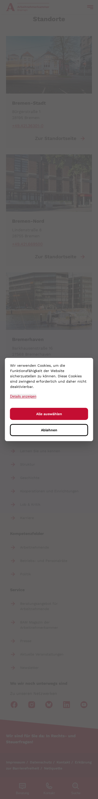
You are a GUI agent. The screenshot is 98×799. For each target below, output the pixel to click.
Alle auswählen (49, 414)
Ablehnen (49, 430)
